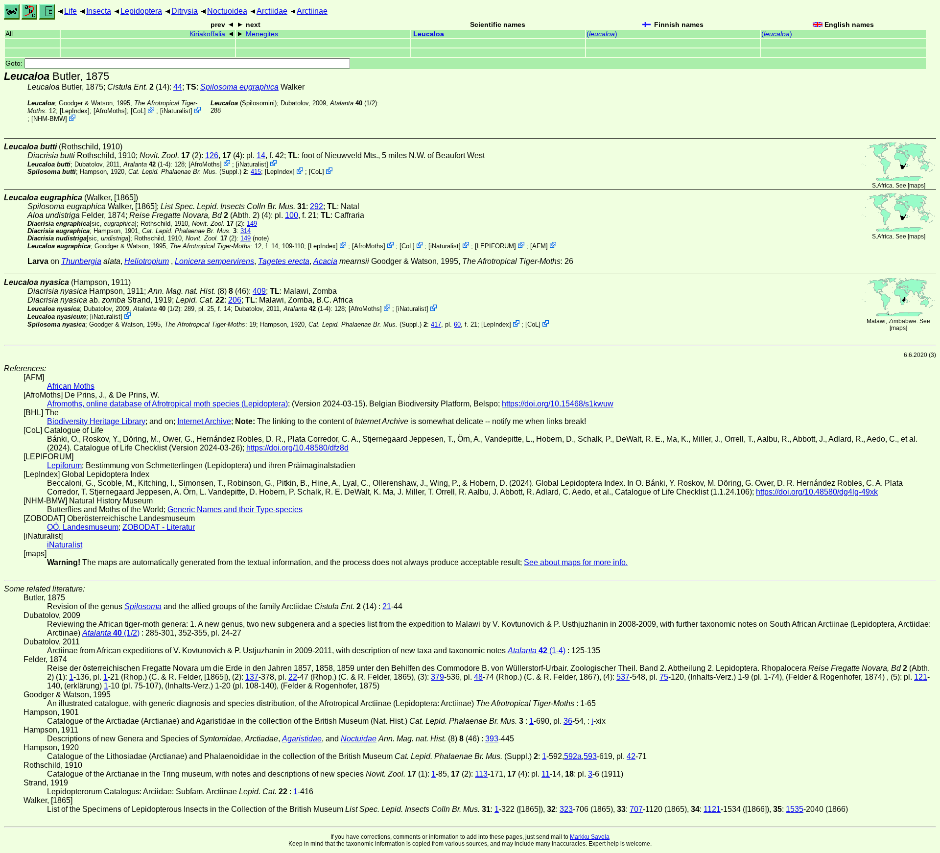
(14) (138, 87)
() (602, 34)
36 (568, 721)
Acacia (325, 261)
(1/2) (353, 103)
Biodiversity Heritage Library (96, 421)
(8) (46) (198, 291)
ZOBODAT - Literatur (158, 527)
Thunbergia (81, 261)
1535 (794, 809)
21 (386, 606)
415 (256, 171)
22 (292, 677)
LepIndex (75, 111)
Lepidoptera (141, 11)
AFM (539, 245)
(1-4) (146, 163)
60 (457, 324)
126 (211, 155)
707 (636, 809)
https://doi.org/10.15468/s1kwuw (557, 404)
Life (70, 11)
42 (631, 756)
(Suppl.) (184, 171)
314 (245, 231)
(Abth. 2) (194, 215)
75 (663, 677)
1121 (712, 809)
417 (436, 324)
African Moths (70, 386)
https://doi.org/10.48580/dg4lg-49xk (817, 492)
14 (261, 155)
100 (291, 215)
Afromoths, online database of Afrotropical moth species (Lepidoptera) (167, 404)
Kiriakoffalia (207, 34)
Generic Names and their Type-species (235, 509)
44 (177, 87)
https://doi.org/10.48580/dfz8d (297, 448)
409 (259, 291)
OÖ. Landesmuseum (82, 527)
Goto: (14, 63)
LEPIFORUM (495, 245)
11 (545, 774)
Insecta (98, 11)
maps (916, 185)
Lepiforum (64, 465)
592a (573, 756)
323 (566, 809)
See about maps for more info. (576, 562)
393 (491, 739)
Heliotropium (146, 261)
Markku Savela (590, 836)
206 (234, 300)
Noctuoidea (227, 11)
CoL (138, 111)
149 (252, 223)
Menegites (262, 34)
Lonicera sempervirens (214, 261)
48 (478, 677)
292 (316, 206)
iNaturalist (176, 111)
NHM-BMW (49, 118)
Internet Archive (204, 421)
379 (437, 677)
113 (481, 774)
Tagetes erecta (283, 261)
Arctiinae (312, 11)
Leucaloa (428, 34)
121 (920, 677)
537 (623, 677)
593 (590, 756)
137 (251, 677)
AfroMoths (110, 111)
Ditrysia (184, 11)
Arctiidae (272, 11)
